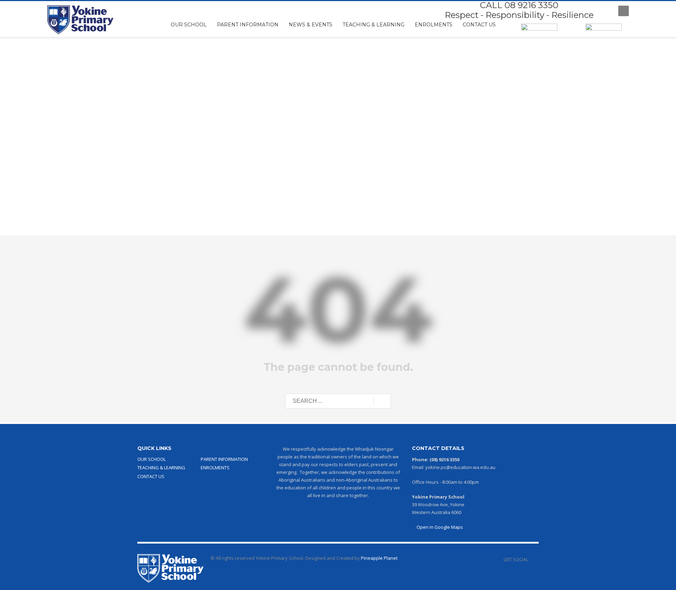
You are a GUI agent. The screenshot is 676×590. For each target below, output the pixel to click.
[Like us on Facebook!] (533, 559)
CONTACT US (150, 476)
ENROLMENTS (215, 467)
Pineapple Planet (379, 558)
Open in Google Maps (439, 527)
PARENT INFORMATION (224, 459)
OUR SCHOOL (151, 459)
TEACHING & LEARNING (161, 467)
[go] (382, 401)
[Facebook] (606, 11)
